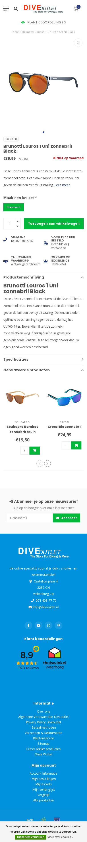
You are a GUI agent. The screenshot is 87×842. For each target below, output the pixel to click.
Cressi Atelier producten (43, 749)
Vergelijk (43, 795)
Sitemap (44, 743)
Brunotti (11, 139)
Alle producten (43, 800)
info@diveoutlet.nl (46, 607)
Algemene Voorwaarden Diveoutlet (43, 717)
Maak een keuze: (20, 197)
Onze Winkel (43, 754)
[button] (43, 132)
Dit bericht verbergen (30, 837)
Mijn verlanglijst (43, 789)
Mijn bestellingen (43, 779)
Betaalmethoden (43, 727)
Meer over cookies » (60, 837)
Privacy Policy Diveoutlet (43, 722)
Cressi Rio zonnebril (64, 426)
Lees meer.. (62, 185)
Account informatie (43, 773)
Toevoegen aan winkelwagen (54, 223)
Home (15, 31)
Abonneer (68, 518)
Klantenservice (43, 738)
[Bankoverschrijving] (30, 819)
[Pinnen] (56, 819)
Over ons (43, 711)
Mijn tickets (43, 784)
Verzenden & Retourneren (43, 733)
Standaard (14, 207)
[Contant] (43, 819)
